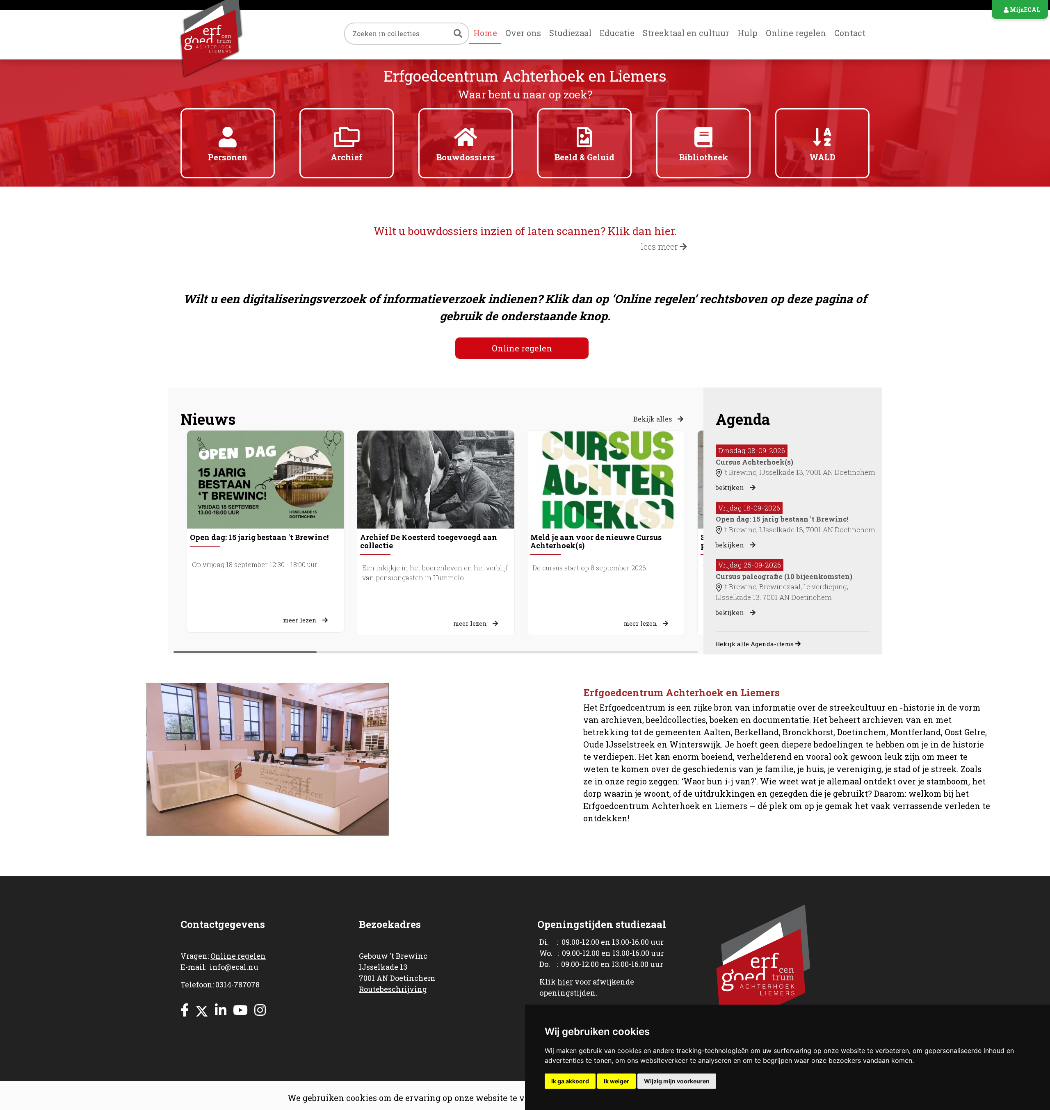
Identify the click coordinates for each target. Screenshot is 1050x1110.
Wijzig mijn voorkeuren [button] (677, 1081)
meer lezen (300, 620)
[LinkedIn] (220, 1010)
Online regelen (796, 32)
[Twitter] (201, 1010)
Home (485, 32)
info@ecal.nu (234, 967)
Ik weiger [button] (616, 1081)
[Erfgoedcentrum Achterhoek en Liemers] (227, 34)
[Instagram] (260, 1010)
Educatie (617, 32)
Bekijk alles (653, 419)
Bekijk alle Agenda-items (755, 644)
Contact (849, 32)
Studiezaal (570, 32)
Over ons (523, 32)
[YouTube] (240, 1010)
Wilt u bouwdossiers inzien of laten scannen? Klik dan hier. (525, 231)
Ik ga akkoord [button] (570, 1081)
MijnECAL (1024, 10)
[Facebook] (184, 1010)
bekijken (730, 487)
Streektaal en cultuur (686, 32)
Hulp (747, 32)
